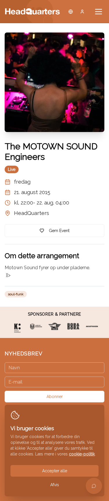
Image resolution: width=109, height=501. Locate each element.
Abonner (55, 396)
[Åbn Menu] (98, 11)
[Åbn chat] (94, 486)
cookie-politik (82, 454)
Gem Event (59, 230)
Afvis (54, 484)
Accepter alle (54, 471)
